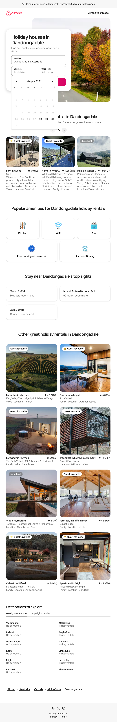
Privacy (53, 716)
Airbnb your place (98, 13)
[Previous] (52, 130)
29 (46, 119)
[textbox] (25, 72)
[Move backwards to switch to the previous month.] (17, 81)
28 (40, 119)
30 (52, 119)
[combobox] (39, 61)
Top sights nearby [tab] (41, 613)
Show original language (83, 4)
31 (16, 125)
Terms (63, 716)
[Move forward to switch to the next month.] (52, 81)
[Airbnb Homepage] (14, 13)
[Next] (64, 130)
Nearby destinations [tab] (16, 613)
